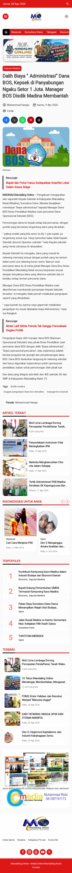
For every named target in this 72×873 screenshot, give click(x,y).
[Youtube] (43, 852)
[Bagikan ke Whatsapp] (22, 120)
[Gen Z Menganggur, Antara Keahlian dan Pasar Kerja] (53, 522)
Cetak (10, 111)
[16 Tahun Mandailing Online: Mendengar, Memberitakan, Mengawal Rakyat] (12, 683)
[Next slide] (67, 502)
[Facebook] (23, 852)
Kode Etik (53, 839)
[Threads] (36, 852)
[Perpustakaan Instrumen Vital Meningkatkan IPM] (15, 448)
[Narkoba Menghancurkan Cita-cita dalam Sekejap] (15, 467)
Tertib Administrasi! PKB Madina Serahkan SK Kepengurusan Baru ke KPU (48, 485)
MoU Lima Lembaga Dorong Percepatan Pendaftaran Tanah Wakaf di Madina (47, 426)
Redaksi (21, 839)
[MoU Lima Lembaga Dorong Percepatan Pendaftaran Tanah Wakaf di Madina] (15, 428)
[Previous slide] (63, 502)
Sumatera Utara (34, 32)
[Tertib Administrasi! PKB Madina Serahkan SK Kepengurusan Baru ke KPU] (15, 487)
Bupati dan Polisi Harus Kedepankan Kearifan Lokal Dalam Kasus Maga (37, 185)
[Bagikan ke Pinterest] (30, 120)
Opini (41, 539)
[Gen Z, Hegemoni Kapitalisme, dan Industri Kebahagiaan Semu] (12, 736)
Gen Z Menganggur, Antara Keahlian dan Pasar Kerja (50, 546)
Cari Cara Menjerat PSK (18, 542)
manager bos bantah (57, 391)
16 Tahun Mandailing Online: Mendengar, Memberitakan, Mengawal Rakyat (43, 682)
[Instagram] (29, 852)
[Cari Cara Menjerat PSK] (19, 522)
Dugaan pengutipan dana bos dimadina (24, 391)
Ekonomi (65, 32)
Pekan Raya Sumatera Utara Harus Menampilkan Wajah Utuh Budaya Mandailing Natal (38, 607)
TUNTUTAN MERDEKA (31, 636)
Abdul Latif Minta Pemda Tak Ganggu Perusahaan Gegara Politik (36, 328)
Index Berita (9, 839)
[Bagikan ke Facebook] (6, 120)
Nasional (16, 32)
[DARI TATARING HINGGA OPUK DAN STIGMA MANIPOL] (12, 718)
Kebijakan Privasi (37, 839)
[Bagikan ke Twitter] (14, 120)
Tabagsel (51, 32)
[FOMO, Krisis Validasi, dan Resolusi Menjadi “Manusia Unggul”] (12, 701)
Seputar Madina (12, 68)
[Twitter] (49, 852)
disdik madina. (17, 386)
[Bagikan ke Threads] (38, 120)
